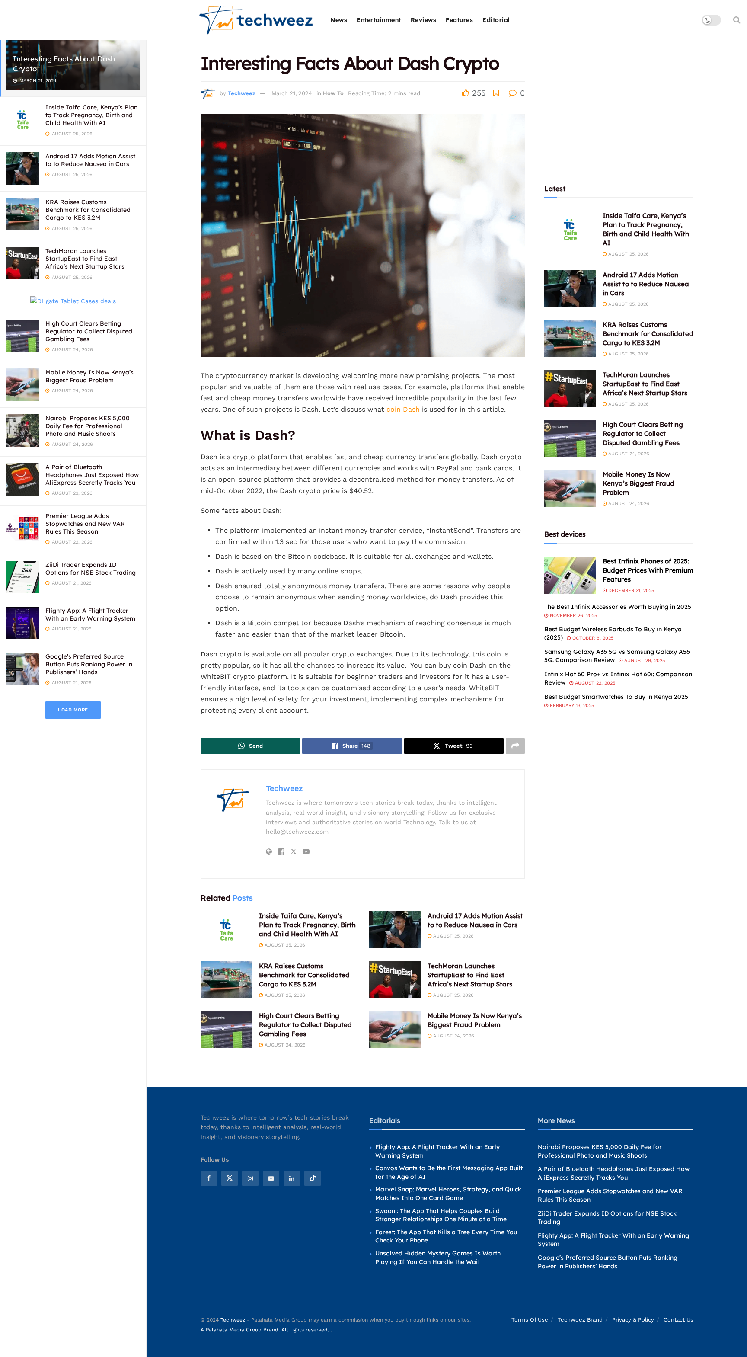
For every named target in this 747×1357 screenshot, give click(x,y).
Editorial (496, 20)
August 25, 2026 (284, 945)
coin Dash (403, 409)
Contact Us (678, 1320)
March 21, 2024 (291, 93)
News (338, 20)
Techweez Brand (580, 1320)
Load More (73, 710)
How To (333, 93)
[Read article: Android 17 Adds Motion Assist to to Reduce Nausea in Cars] (395, 929)
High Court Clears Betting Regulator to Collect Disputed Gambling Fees (88, 331)
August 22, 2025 (594, 683)
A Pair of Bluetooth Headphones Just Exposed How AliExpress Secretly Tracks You (92, 474)
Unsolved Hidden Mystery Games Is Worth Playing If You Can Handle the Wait (438, 1257)
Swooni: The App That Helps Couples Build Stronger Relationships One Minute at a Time (441, 1215)
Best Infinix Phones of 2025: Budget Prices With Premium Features (648, 570)
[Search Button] (737, 20)
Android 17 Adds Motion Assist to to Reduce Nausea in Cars (90, 160)
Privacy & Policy (633, 1320)
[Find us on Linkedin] (292, 1178)
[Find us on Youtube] (271, 1178)
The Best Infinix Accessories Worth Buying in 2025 (617, 607)
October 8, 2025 (592, 638)
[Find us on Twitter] (229, 1178)
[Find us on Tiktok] (312, 1178)
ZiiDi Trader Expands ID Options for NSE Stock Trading (90, 568)
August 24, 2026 (284, 1045)
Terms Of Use (529, 1320)
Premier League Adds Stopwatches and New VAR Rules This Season (85, 523)
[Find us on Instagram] (250, 1178)
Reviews (424, 20)
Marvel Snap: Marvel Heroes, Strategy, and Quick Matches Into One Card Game (448, 1194)
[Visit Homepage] (256, 20)
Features (459, 20)
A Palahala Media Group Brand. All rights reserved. (266, 1330)
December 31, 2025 (630, 590)
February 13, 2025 (571, 705)
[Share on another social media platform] (515, 746)
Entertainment (379, 20)
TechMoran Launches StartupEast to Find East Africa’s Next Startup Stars (84, 258)
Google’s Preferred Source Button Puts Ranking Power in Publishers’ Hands (88, 664)
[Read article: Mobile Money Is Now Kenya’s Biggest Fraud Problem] (395, 1029)
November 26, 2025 (572, 615)
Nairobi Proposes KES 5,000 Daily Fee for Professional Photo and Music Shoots (87, 426)
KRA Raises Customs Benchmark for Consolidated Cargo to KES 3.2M (88, 209)
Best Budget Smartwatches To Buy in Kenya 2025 (616, 697)
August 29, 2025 (643, 660)
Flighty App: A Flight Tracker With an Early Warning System (90, 614)
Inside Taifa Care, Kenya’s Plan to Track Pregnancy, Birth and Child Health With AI (91, 115)
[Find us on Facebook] (209, 1178)
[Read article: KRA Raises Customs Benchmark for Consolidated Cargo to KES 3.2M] (226, 980)
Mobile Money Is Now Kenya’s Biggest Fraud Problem (89, 376)
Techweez (241, 93)
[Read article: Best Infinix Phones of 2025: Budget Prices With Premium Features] (570, 575)
